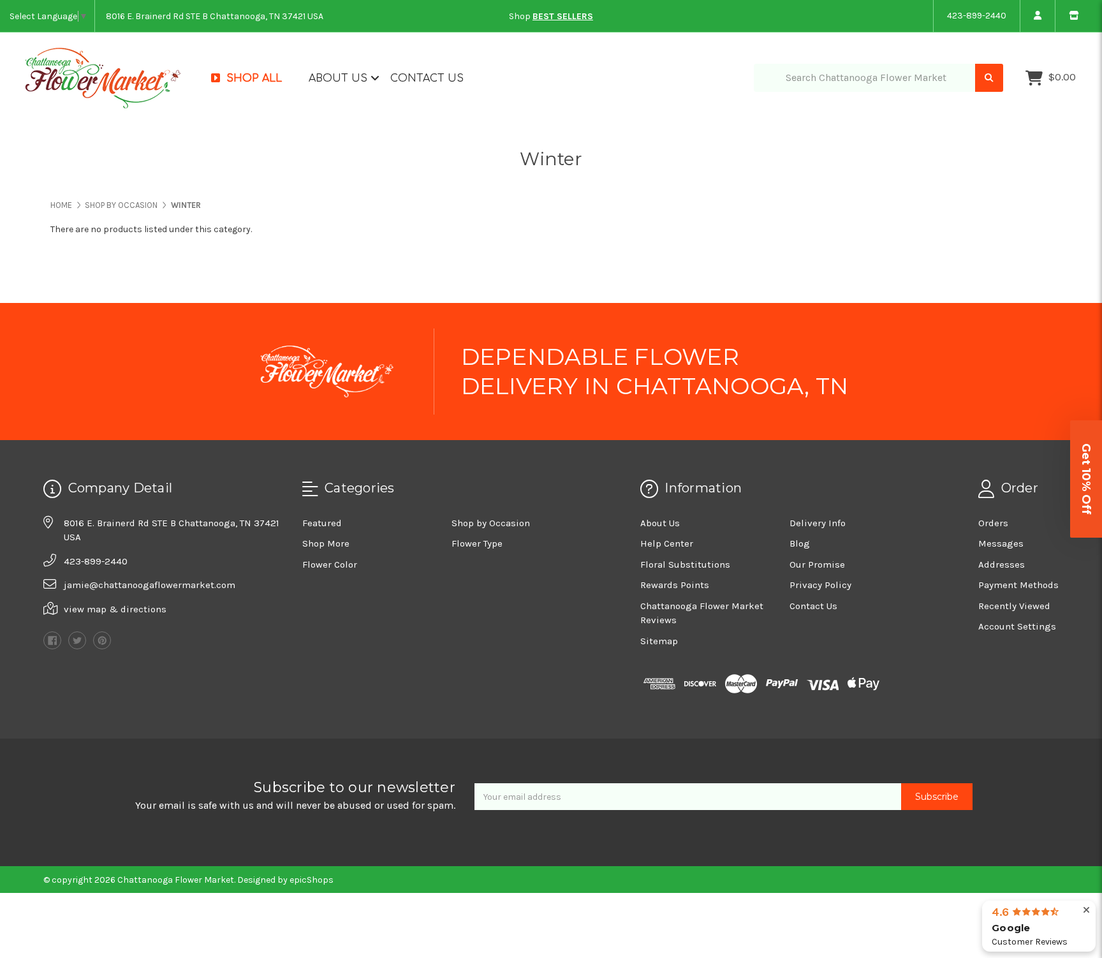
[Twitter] (77, 640)
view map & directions (115, 609)
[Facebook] (52, 640)
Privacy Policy (820, 585)
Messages (1001, 543)
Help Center (666, 543)
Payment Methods (1018, 585)
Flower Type (477, 543)
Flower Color (329, 564)
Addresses (1001, 564)
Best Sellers (563, 16)
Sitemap (659, 641)
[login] (1037, 16)
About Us (340, 78)
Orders (993, 523)
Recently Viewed (1014, 606)
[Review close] (1086, 910)
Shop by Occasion (491, 523)
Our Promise (817, 564)
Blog (800, 543)
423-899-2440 (976, 15)
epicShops (312, 879)
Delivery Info (818, 523)
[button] (1086, 479)
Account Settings (1017, 626)
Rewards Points (674, 585)
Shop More (325, 543)
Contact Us (427, 78)
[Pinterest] (102, 640)
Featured (322, 523)
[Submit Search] (989, 78)
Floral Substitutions (685, 564)
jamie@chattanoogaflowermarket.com (149, 585)
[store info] (1073, 16)
